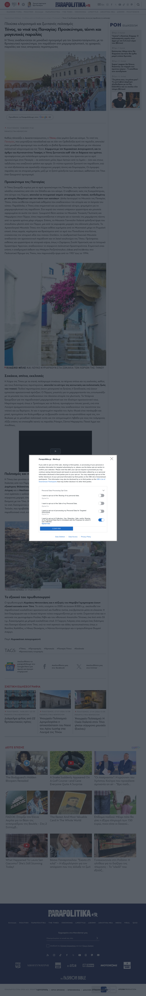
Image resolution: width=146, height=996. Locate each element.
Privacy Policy (86, 537)
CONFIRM (56, 528)
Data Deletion (60, 537)
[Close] (112, 459)
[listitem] (73, 490)
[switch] (101, 495)
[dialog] (73, 498)
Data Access (73, 537)
